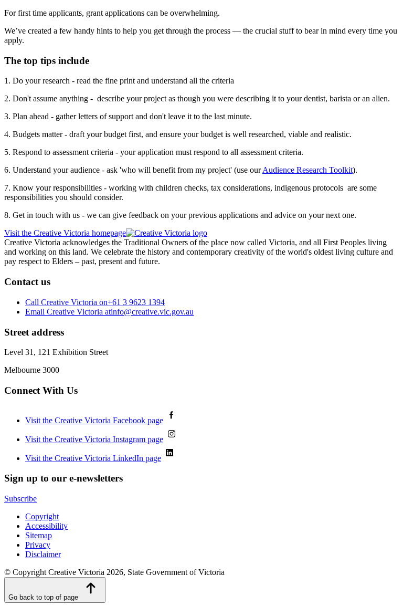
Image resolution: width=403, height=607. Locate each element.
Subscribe (20, 498)
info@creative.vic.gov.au (109, 311)
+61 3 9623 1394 (95, 302)
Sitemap (38, 535)
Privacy (37, 544)
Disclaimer (43, 554)
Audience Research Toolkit (307, 169)
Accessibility (46, 525)
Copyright (42, 516)
